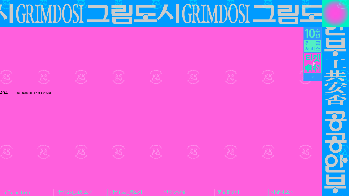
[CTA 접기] (312, 77)
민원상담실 (175, 192)
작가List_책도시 (126, 192)
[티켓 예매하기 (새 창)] (312, 63)
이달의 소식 (282, 192)
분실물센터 (228, 192)
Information (16, 192)
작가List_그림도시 (74, 192)
